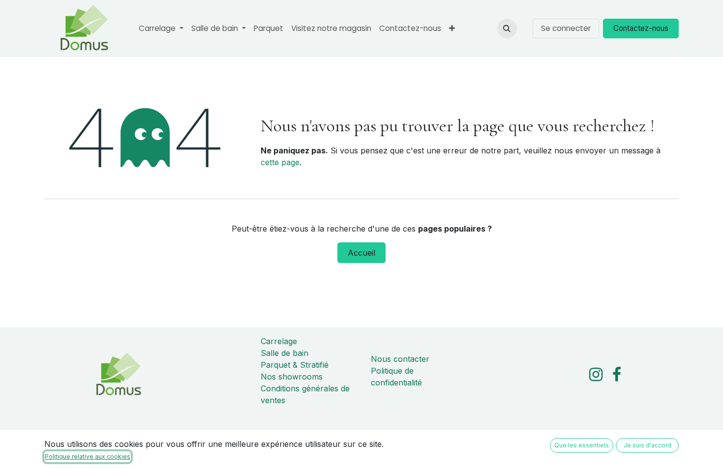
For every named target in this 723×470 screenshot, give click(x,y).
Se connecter (566, 28)
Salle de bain (284, 353)
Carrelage (279, 341)
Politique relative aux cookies (87, 456)
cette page (280, 162)
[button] (507, 28)
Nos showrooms (292, 377)
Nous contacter (400, 359)
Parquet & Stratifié (295, 365)
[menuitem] (161, 28)
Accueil (361, 253)
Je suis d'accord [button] (647, 445)
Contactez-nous (640, 28)
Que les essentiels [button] (581, 445)
